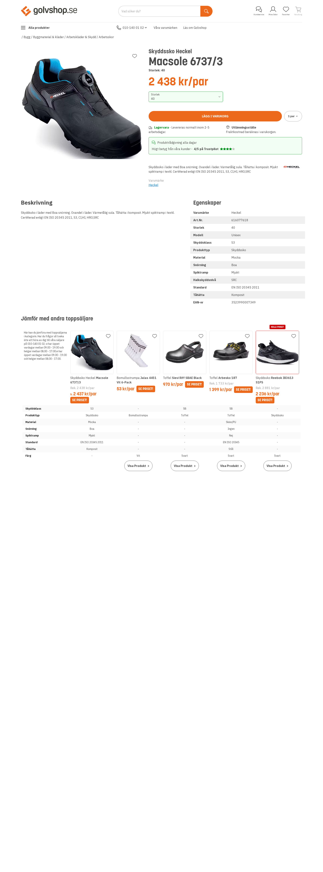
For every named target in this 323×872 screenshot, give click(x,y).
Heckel (153, 185)
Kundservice (259, 14)
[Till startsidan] (49, 11)
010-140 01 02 (133, 28)
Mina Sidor (273, 14)
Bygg (27, 37)
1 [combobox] (291, 116)
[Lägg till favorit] (135, 56)
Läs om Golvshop (195, 28)
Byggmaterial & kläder (48, 37)
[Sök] (206, 11)
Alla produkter (39, 28)
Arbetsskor (106, 37)
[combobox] (186, 97)
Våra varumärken (165, 28)
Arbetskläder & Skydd (81, 37)
